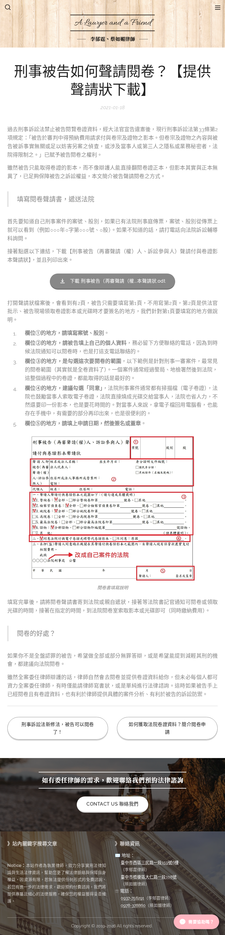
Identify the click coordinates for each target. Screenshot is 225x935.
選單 (218, 7)
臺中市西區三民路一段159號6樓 (150, 862)
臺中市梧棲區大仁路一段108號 (149, 877)
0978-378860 (133, 905)
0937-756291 (132, 898)
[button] (7, 7)
